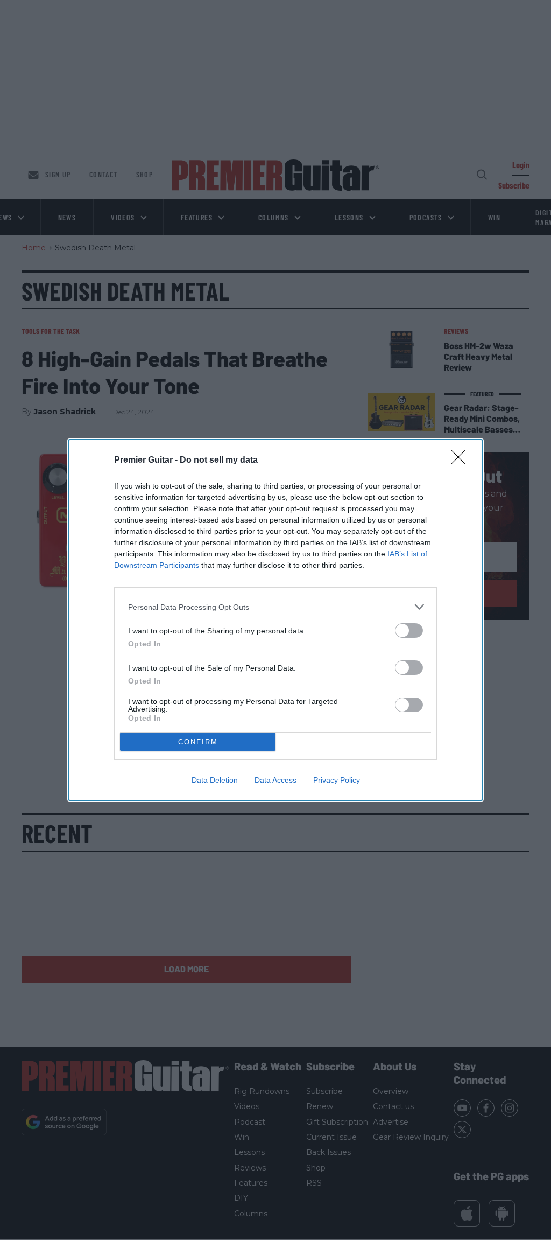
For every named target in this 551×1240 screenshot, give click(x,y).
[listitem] (275, 606)
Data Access (275, 780)
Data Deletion (215, 780)
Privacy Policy (336, 780)
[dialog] (275, 620)
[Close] (461, 460)
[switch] (409, 630)
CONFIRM (198, 742)
